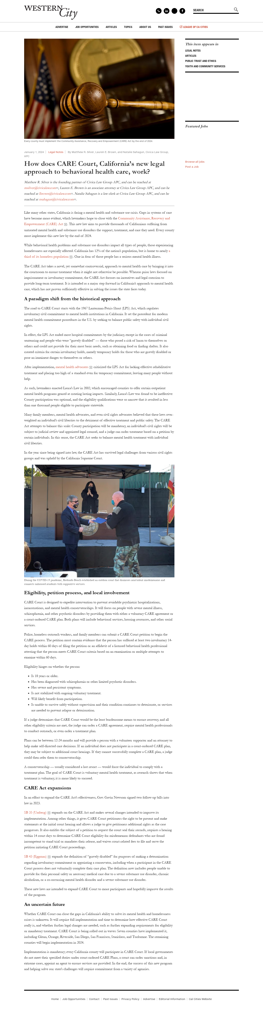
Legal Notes (55, 152)
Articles (190, 55)
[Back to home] (51, 11)
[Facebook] (182, 11)
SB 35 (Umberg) (35, 812)
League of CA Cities (195, 26)
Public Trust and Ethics (200, 60)
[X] (174, 11)
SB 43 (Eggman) (35, 856)
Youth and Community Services (205, 66)
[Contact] (159, 11)
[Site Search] (236, 9)
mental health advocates (72, 367)
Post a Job (192, 166)
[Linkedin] (166, 11)
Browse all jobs (194, 161)
